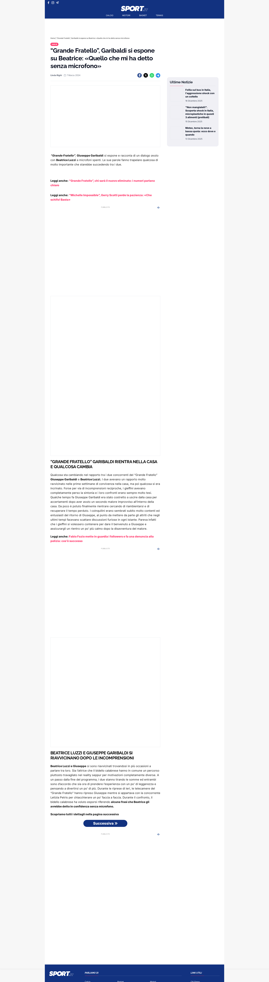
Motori (126, 15)
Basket (143, 15)
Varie (54, 44)
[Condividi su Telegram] (158, 75)
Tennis (159, 15)
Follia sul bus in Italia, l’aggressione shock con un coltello (199, 93)
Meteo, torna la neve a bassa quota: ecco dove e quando (200, 131)
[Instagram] (53, 2)
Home (52, 38)
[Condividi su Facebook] (139, 75)
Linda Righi (56, 75)
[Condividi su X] (145, 75)
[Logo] (134, 8)
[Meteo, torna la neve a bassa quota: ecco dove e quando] (176, 133)
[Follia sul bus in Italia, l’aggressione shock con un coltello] (176, 95)
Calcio (109, 15)
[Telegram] (58, 2)
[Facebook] (49, 2)
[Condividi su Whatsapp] (152, 75)
